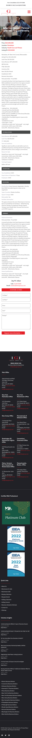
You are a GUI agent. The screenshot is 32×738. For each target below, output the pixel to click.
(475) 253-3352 (25, 450)
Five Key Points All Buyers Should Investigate (12, 661)
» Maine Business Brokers (7, 691)
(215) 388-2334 (25, 429)
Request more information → (13, 333)
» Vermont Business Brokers (8, 709)
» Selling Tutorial (5, 602)
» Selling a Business (6, 599)
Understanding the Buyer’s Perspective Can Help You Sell (15, 631)
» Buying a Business (6, 594)
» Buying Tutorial (5, 597)
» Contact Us (4, 607)
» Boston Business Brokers (8, 681)
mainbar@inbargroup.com (18, 285)
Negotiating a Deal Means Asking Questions (12, 654)
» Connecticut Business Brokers (9, 684)
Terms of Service (17, 728)
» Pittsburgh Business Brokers (9, 705)
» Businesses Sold (5, 591)
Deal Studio (17, 729)
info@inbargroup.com (16, 367)
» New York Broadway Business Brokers (11, 695)
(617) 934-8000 (25, 473)
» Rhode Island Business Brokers (9, 707)
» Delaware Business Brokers (8, 686)
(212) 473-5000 (10, 385)
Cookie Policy (4, 729)
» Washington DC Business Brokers (10, 712)
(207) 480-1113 (10, 477)
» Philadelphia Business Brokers (9, 702)
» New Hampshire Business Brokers (10, 700)
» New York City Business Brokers (9, 693)
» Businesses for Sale (6, 589)
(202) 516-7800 (10, 454)
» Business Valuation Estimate (9, 605)
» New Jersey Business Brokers (9, 698)
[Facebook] (2, 735)
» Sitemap (3, 610)
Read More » (4, 627)
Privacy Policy (24, 728)
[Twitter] (5, 735)
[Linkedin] (9, 735)
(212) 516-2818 (25, 405)
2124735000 (17, 284)
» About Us (4, 586)
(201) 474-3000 (10, 426)
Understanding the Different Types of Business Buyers (14, 624)
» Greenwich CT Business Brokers (9, 688)
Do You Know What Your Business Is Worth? (12, 638)
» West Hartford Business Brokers (10, 714)
